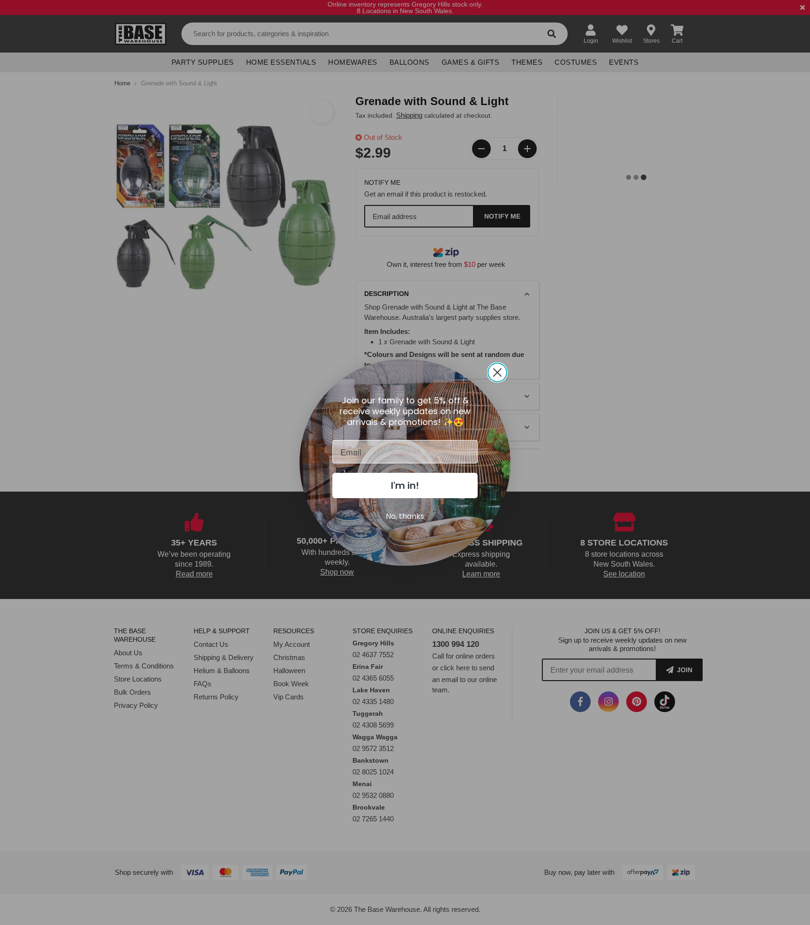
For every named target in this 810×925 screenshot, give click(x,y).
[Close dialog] (497, 372)
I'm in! (405, 485)
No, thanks (405, 516)
